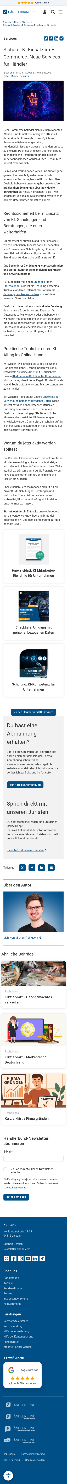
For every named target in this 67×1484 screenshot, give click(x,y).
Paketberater (11, 1341)
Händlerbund (11, 1278)
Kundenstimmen (13, 1288)
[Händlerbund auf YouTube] (28, 1258)
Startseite (7, 22)
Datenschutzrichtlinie (14, 1187)
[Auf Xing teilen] (61, 39)
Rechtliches (12, 991)
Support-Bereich (13, 1244)
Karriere (8, 1283)
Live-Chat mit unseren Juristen (25, 850)
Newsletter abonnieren (16, 1249)
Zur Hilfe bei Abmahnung (25, 784)
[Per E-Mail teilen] (51, 867)
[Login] (44, 12)
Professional (11, 286)
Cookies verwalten (35, 1460)
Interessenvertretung (15, 1298)
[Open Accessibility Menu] (8, 1476)
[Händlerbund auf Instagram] (21, 1258)
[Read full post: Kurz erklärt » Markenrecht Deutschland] (33, 1030)
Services (10, 38)
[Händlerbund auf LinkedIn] (35, 1258)
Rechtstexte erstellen (15, 1321)
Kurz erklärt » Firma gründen (27, 1118)
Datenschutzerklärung (33, 1454)
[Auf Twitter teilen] (46, 39)
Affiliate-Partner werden (17, 1347)
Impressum (9, 1454)
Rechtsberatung (13, 1326)
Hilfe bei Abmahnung (16, 1331)
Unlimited (39, 281)
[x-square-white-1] (6, 1258)
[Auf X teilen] (22, 867)
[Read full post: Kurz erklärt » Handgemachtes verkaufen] (33, 973)
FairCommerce (12, 1303)
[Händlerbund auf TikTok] (42, 1258)
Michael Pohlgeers (20, 76)
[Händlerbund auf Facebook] (14, 1258)
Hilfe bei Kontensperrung (18, 1336)
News (16, 22)
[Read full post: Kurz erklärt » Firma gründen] (33, 1090)
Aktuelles (26, 22)
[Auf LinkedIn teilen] (56, 39)
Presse (7, 1293)
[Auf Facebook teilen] (51, 39)
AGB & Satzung (11, 1460)
